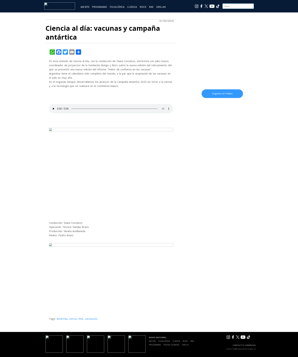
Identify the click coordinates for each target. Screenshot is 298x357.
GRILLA (185, 344)
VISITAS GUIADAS (171, 344)
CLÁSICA (132, 6)
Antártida (62, 318)
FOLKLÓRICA (117, 6)
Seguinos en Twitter (222, 93)
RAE (151, 6)
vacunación (91, 318)
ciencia (73, 318)
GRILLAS (161, 6)
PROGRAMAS (99, 6)
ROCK (143, 6)
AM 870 (85, 6)
